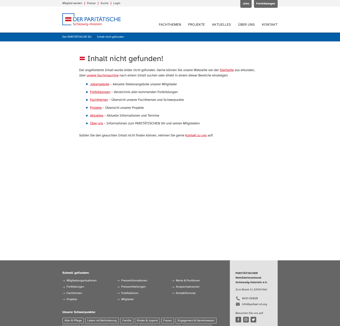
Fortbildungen (100, 92)
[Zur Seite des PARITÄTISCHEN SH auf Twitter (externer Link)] (253, 319)
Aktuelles (96, 115)
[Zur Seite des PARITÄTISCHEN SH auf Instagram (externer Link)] (246, 319)
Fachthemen (99, 100)
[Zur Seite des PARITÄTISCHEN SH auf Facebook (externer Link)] (238, 319)
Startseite (227, 70)
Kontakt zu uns (196, 135)
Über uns (96, 123)
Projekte (96, 108)
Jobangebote (99, 84)
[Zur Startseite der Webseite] (91, 19)
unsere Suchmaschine (103, 75)
